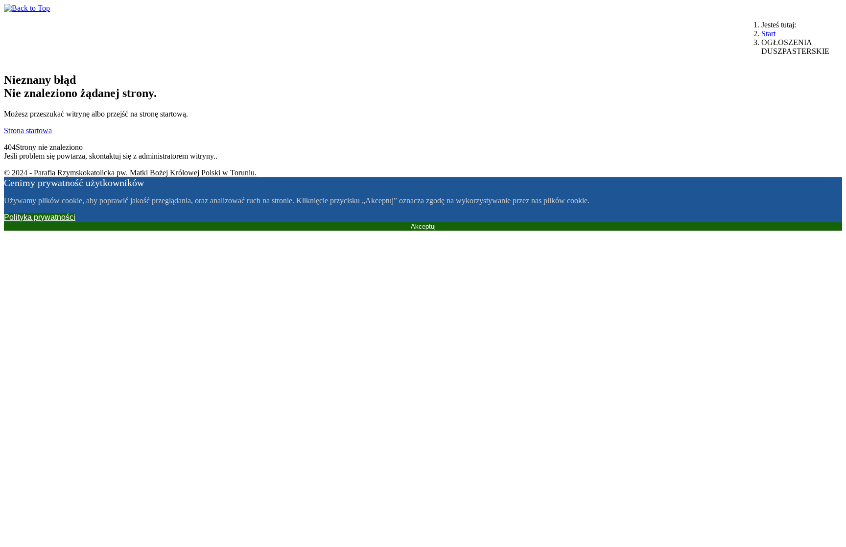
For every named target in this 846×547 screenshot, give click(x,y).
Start (768, 33)
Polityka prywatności (39, 217)
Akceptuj (423, 226)
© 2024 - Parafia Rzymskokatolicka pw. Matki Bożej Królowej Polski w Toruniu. (130, 172)
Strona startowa (28, 130)
